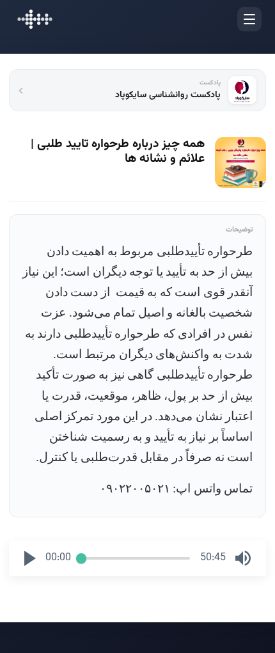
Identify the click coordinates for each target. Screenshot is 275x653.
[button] (30, 558)
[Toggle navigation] (249, 19)
